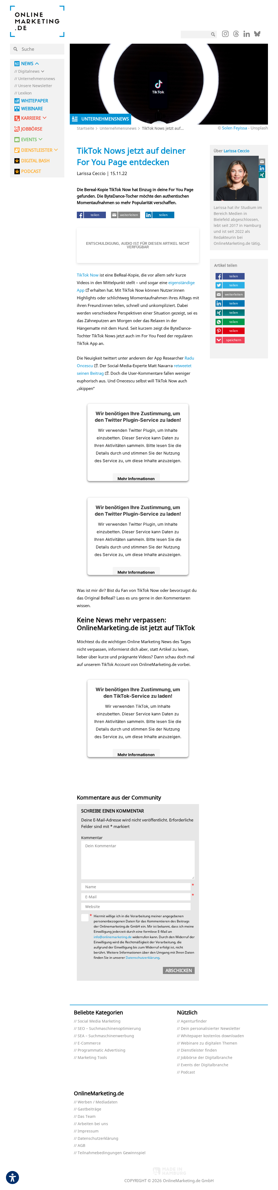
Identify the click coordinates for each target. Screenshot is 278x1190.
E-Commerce (89, 1043)
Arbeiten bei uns (93, 1124)
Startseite (85, 128)
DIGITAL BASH (35, 160)
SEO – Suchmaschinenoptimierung (109, 1028)
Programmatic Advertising (101, 1050)
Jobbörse (31, 129)
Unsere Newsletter (35, 86)
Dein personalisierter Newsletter (210, 1028)
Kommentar (92, 838)
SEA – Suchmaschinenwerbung (106, 1036)
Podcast (188, 1072)
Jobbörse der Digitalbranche (206, 1057)
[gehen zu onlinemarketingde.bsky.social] (257, 35)
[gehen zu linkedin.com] (247, 35)
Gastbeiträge (89, 1109)
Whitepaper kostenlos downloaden (212, 1036)
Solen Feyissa (234, 128)
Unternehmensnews (36, 79)
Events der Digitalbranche (204, 1065)
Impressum (88, 1131)
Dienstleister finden (199, 1050)
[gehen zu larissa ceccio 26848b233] (262, 168)
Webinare (32, 108)
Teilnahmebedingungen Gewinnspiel (112, 1153)
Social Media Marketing (99, 1021)
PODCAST (31, 171)
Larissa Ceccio (236, 150)
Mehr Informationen (136, 478)
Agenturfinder (194, 1021)
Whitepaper (34, 100)
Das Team (87, 1116)
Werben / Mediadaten (98, 1102)
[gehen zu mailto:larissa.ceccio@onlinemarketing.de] (262, 161)
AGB (81, 1145)
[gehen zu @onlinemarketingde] (236, 35)
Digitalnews (29, 71)
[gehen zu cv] (262, 175)
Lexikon (25, 93)
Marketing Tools (92, 1057)
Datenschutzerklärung (142, 957)
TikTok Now (88, 275)
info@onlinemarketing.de (113, 937)
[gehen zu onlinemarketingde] (225, 35)
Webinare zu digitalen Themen (209, 1043)
